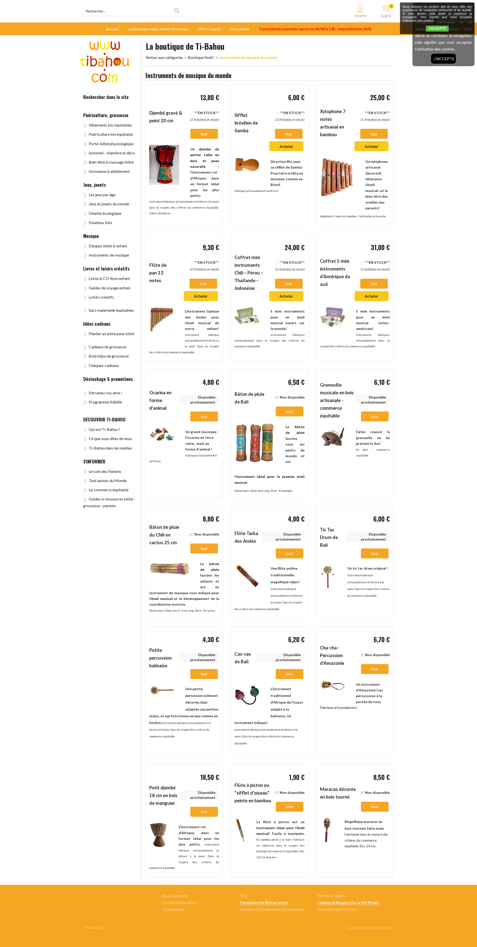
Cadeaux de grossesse (107, 346)
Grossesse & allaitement (109, 171)
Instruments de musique (109, 255)
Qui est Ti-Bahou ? (104, 429)
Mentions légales (332, 896)
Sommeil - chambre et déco (112, 152)
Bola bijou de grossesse (109, 356)
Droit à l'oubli (173, 909)
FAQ (243, 896)
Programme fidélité (105, 402)
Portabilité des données (338, 909)
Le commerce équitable (108, 489)
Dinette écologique (105, 213)
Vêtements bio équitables (110, 125)
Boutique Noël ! (201, 57)
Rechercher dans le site (106, 96)
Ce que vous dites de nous (110, 438)
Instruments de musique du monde (248, 57)
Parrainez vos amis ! (105, 392)
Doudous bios (100, 222)
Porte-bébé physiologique (111, 143)
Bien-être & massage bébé (111, 162)
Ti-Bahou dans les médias (110, 448)
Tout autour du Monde (108, 480)
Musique (91, 235)
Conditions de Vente (179, 902)
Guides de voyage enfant (109, 287)
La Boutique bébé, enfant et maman (158, 28)
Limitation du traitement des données (272, 909)
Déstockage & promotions (108, 378)
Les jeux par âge (102, 194)
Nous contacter (175, 896)
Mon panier (240, 28)
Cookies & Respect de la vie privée (348, 902)
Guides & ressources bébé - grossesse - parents (109, 502)
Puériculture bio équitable (111, 134)
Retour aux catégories (164, 57)
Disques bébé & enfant (108, 245)
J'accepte (444, 58)
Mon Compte (209, 28)
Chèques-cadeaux (104, 365)
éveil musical (162, 598)
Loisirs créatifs (101, 297)
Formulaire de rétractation (264, 902)
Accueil (112, 28)
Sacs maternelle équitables (111, 310)
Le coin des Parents (105, 471)
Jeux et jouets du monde (109, 203)
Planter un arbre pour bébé (111, 333)
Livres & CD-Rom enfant (109, 278)
